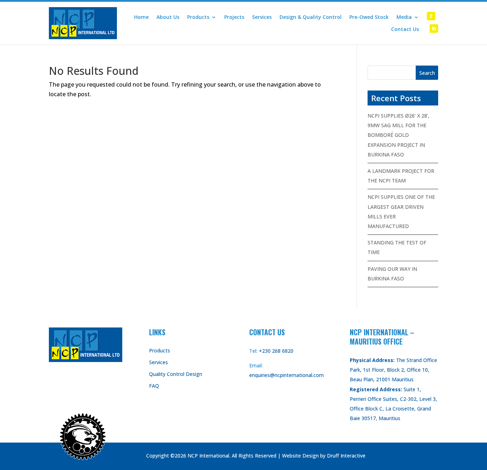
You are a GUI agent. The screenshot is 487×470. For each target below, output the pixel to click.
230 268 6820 (277, 350)
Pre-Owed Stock (369, 17)
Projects (234, 17)
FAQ (154, 385)
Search (427, 72)
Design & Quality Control (311, 17)
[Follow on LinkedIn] (434, 28)
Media (404, 17)
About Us (168, 17)
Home (141, 17)
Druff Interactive (346, 455)
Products (198, 17)
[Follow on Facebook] (431, 16)
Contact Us (405, 29)
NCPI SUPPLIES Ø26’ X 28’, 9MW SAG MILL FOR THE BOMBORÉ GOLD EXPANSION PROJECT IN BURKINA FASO (399, 135)
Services (262, 17)
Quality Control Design (175, 374)
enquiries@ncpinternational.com (286, 375)
